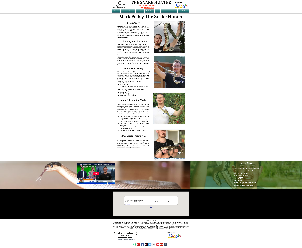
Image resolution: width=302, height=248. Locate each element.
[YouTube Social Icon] (138, 244)
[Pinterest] (157, 244)
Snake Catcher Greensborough (155, 223)
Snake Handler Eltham (143, 223)
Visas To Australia (143, 222)
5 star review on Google (243, 175)
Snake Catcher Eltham (132, 223)
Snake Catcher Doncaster (182, 223)
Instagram (241, 180)
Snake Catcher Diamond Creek (178, 222)
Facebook (241, 177)
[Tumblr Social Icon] (165, 244)
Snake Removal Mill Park (152, 227)
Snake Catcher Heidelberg (152, 226)
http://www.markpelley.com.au (242, 184)
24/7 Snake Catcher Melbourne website (248, 182)
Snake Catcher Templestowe (165, 228)
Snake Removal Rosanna (140, 226)
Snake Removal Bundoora (176, 226)
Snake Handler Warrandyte (130, 225)
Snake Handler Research (179, 225)
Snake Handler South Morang (126, 227)
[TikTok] (146, 244)
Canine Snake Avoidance (153, 222)
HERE (129, 111)
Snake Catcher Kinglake (153, 228)
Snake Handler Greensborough (169, 223)
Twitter (240, 178)
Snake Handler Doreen (174, 227)
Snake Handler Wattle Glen (129, 226)
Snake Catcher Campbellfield (140, 227)
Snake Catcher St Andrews (141, 228)
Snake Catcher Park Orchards (166, 225)
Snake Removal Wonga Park (153, 225)
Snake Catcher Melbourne (165, 222)
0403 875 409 (149, 8)
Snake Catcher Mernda (163, 227)
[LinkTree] (134, 244)
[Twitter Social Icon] (149, 244)
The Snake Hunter (138, 143)
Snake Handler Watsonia (164, 226)
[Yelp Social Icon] (161, 244)
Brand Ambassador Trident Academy (122, 222)
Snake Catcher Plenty (118, 225)
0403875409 (121, 31)
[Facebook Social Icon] (142, 244)
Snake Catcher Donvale (141, 225)
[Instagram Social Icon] (153, 244)
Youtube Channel (244, 173)
